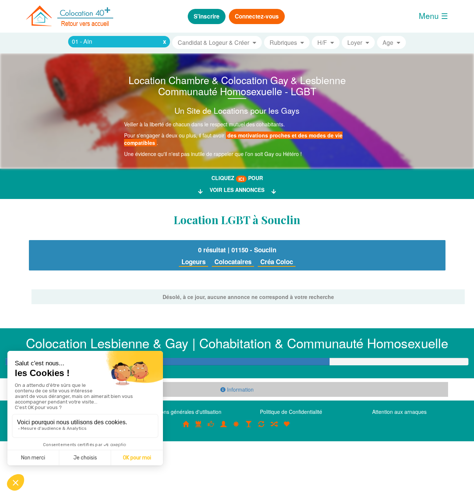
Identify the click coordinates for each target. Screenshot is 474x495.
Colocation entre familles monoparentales (286, 427)
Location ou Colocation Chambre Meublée (198, 427)
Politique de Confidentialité (291, 411)
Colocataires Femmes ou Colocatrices (223, 427)
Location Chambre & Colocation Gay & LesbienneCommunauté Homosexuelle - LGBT (237, 85)
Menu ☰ (433, 15)
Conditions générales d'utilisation (182, 411)
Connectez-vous (257, 16)
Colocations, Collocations (186, 427)
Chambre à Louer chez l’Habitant (211, 427)
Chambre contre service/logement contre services (261, 427)
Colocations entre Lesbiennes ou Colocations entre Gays (249, 427)
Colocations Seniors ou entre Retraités (236, 427)
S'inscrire (207, 16)
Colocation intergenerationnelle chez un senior (274, 427)
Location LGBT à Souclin (237, 219)
